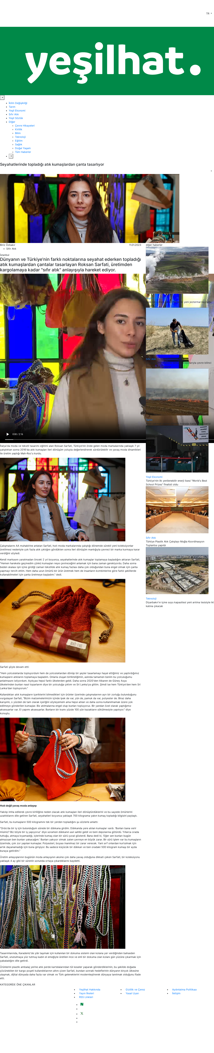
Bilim (18, 133)
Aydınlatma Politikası (184, 989)
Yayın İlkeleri (86, 993)
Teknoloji (20, 136)
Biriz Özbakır (7, 244)
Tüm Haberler (23, 151)
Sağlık (18, 144)
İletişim (176, 993)
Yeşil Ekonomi (17, 110)
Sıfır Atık (14, 114)
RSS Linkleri (86, 997)
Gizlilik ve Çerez (135, 989)
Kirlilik (18, 129)
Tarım (12, 106)
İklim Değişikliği (18, 103)
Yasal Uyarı (132, 993)
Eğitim (19, 140)
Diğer (12, 121)
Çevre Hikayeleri (25, 125)
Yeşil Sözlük (16, 118)
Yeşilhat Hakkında (89, 989)
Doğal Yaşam (23, 148)
